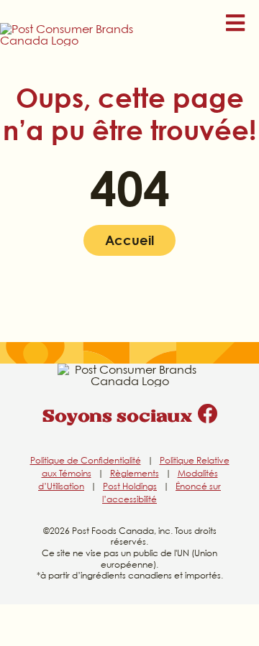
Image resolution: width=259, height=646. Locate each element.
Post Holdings (130, 486)
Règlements (134, 473)
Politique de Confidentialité (85, 460)
